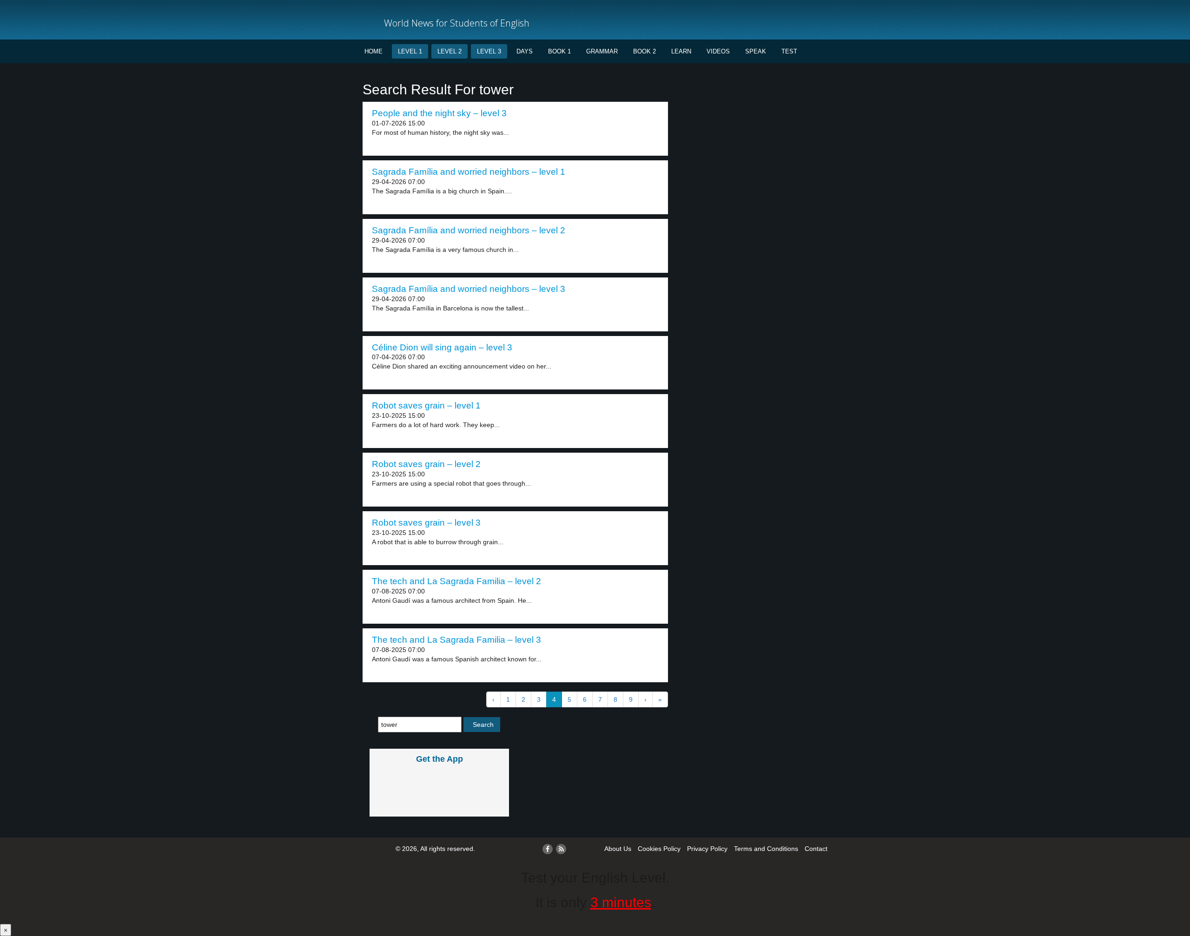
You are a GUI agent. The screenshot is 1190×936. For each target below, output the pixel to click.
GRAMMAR (602, 51)
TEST (789, 51)
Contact (816, 848)
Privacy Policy (707, 848)
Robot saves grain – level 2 (426, 464)
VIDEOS (718, 51)
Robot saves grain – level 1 (426, 405)
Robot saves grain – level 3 (426, 522)
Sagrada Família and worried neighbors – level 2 (468, 230)
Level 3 (489, 51)
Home (373, 51)
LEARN (681, 51)
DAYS (524, 51)
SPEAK (755, 51)
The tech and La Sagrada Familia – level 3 (456, 640)
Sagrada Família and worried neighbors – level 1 (468, 172)
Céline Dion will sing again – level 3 (442, 347)
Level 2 (449, 51)
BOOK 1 (559, 51)
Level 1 (410, 51)
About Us (617, 848)
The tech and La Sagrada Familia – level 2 (456, 581)
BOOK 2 (644, 51)
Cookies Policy (659, 848)
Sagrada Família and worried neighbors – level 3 (468, 289)
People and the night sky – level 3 (439, 113)
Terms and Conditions (766, 848)
